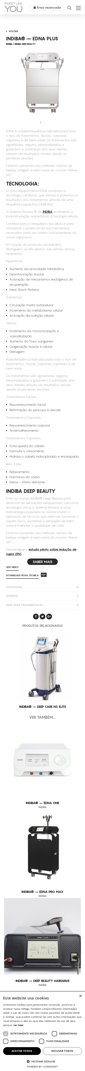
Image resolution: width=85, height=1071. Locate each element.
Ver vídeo (12, 567)
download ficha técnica (22, 575)
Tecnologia (14, 587)
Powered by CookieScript (42, 1066)
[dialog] (42, 1031)
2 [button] (44, 122)
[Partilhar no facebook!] (36, 616)
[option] (42, 82)
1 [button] (40, 122)
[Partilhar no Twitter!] (42, 616)
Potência (12, 595)
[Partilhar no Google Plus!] (49, 616)
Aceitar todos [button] (22, 1051)
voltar (13, 31)
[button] (42, 1061)
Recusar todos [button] (62, 1051)
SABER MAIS (42, 562)
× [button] (80, 996)
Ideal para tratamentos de (24, 604)
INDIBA (47, 212)
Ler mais (19, 1025)
